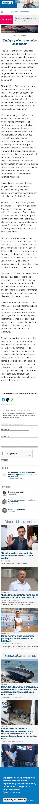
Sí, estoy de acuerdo (15, 799)
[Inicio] (19, 12)
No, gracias (30, 800)
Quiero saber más (11, 792)
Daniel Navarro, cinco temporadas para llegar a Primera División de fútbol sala (17, 638)
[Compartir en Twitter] (7, 401)
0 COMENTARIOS (14, 561)
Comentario (5, 436)
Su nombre (5, 429)
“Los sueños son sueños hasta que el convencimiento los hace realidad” (19, 596)
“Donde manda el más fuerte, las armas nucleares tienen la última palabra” (17, 555)
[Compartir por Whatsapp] (12, 401)
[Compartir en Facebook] (3, 401)
